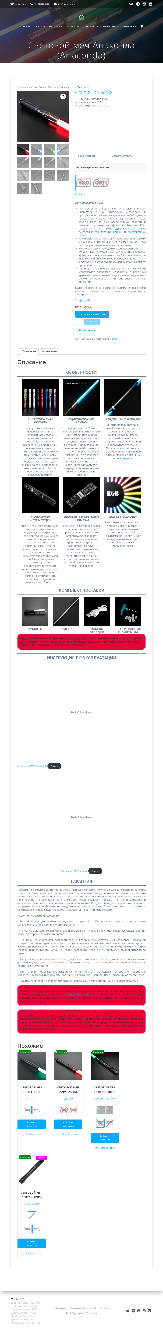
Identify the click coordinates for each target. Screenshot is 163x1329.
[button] (63, 96)
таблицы (126, 458)
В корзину (92, 322)
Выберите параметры (31, 1124)
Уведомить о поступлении (92, 314)
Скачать (54, 766)
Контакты (130, 26)
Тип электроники (86, 167)
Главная (25, 26)
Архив (43, 87)
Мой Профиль (75, 1313)
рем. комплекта (77, 994)
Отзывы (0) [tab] (49, 351)
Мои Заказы (101, 1308)
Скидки (39, 26)
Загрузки (92, 26)
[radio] (84, 183)
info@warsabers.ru (66, 4)
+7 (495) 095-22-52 (41, 4)
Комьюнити (20, 4)
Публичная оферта (79, 1308)
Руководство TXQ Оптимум (74, 871)
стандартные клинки (108, 232)
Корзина (91, 1313)
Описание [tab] (29, 351)
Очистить (80, 194)
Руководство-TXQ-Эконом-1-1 (31, 766)
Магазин (54, 26)
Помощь (73, 26)
